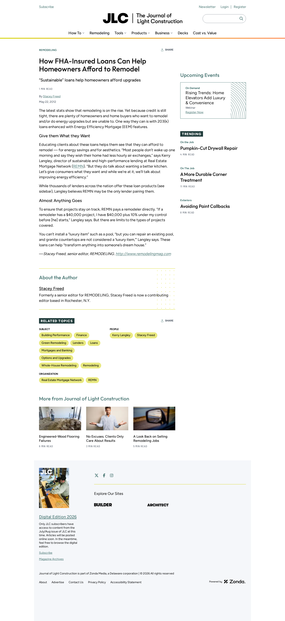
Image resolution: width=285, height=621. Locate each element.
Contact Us (76, 582)
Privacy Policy (97, 582)
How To (74, 33)
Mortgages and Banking (57, 350)
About (43, 582)
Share (169, 49)
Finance (81, 335)
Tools (119, 33)
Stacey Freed (52, 96)
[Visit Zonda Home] (227, 581)
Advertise (58, 582)
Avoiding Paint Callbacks (205, 206)
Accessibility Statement (125, 582)
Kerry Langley (121, 335)
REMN (78, 166)
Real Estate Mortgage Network (62, 380)
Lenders (78, 343)
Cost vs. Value (205, 33)
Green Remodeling (54, 343)
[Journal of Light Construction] (142, 18)
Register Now (194, 112)
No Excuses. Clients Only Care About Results (105, 438)
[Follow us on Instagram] (111, 475)
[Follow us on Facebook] (104, 475)
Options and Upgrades (56, 358)
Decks (183, 33)
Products (139, 33)
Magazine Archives (51, 559)
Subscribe (46, 7)
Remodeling (100, 33)
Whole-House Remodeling (59, 365)
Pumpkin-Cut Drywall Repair (209, 148)
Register (240, 7)
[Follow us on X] (96, 475)
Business (162, 33)
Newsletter (207, 7)
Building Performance (56, 335)
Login (225, 7)
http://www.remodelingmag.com (143, 253)
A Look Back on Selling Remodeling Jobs (150, 438)
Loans (94, 343)
